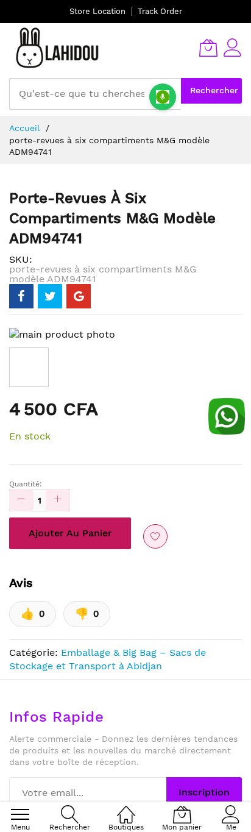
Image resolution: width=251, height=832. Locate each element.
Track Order (160, 11)
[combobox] (95, 94)
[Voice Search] (162, 97)
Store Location (97, 11)
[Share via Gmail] (78, 296)
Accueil (24, 128)
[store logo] (58, 47)
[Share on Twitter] (50, 296)
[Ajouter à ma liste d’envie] (155, 536)
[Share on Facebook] (21, 296)
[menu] (20, 814)
